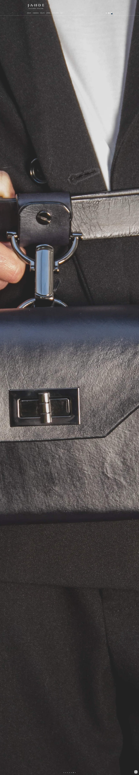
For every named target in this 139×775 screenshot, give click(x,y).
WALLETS (42, 13)
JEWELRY (29, 13)
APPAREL (48, 13)
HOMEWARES (55, 13)
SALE (61, 13)
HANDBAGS (36, 13)
